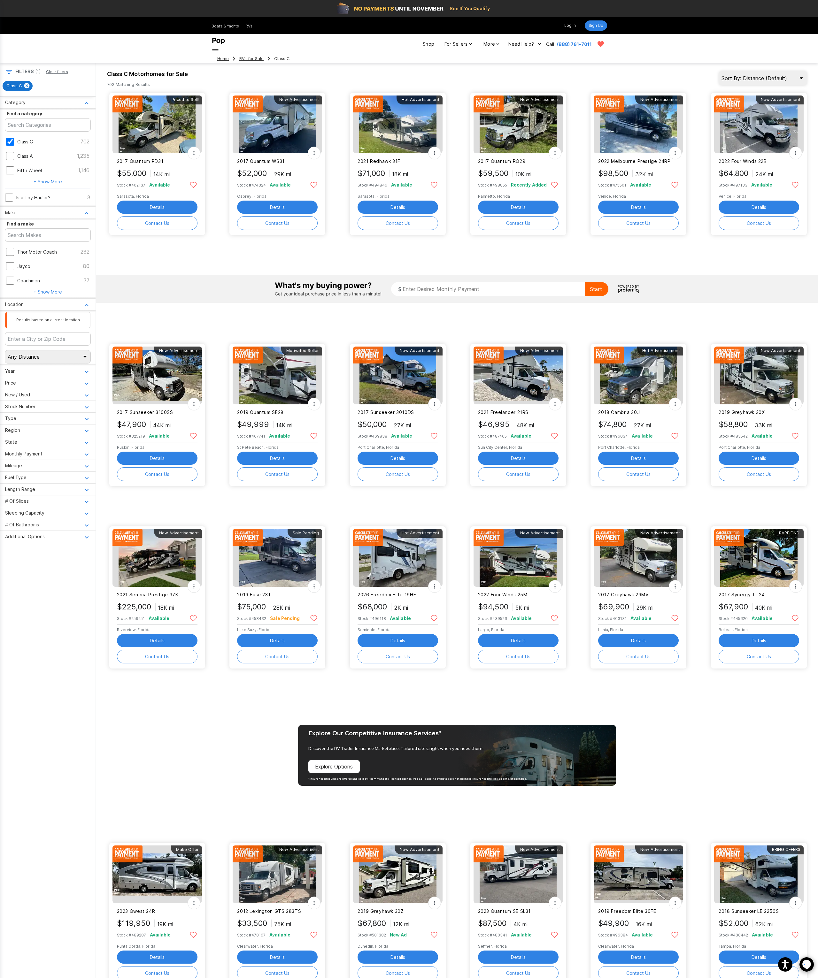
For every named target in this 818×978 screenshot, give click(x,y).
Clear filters (57, 71)
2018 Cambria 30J (619, 412)
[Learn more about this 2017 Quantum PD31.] (157, 124)
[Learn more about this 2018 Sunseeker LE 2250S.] (759, 874)
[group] (18, 86)
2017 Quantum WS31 (261, 161)
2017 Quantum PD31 (140, 161)
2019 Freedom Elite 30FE (627, 911)
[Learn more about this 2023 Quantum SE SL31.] (518, 874)
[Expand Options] (194, 153)
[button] (785, 964)
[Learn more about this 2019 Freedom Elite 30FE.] (638, 874)
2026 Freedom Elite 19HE (387, 594)
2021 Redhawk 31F (379, 161)
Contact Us (157, 223)
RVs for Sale (251, 59)
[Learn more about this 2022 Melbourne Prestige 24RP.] (638, 124)
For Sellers (455, 44)
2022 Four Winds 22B (743, 161)
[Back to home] (218, 44)
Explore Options (334, 766)
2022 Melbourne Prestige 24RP (634, 161)
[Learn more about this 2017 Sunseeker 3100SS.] (157, 375)
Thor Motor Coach (37, 252)
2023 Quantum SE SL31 (504, 911)
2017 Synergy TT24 (742, 594)
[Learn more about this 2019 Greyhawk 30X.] (759, 375)
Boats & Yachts (225, 26)
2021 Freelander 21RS (503, 412)
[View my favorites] (601, 44)
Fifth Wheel (29, 170)
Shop (428, 44)
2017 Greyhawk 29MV (623, 594)
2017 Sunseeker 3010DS (386, 412)
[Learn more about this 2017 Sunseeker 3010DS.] (398, 375)
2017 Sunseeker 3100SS (145, 412)
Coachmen (28, 280)
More (489, 44)
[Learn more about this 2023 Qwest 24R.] (157, 874)
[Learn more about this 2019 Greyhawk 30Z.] (398, 874)
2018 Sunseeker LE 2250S (749, 911)
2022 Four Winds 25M (503, 594)
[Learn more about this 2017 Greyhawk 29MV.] (638, 558)
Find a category (24, 113)
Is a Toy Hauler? (33, 197)
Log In (570, 25)
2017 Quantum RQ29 (502, 161)
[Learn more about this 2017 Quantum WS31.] (277, 124)
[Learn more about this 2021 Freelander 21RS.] (518, 375)
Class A (25, 156)
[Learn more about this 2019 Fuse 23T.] (277, 558)
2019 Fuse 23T (254, 594)
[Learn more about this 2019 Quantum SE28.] (277, 375)
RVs (248, 26)
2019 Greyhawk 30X (742, 412)
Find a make (20, 223)
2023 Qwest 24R (136, 911)
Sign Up (596, 25)
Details (157, 207)
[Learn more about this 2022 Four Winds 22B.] (759, 124)
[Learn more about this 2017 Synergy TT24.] (759, 558)
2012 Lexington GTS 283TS (269, 911)
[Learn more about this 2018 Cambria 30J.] (638, 375)
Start (596, 289)
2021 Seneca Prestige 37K (148, 594)
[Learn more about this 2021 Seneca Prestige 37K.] (157, 558)
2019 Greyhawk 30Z (381, 911)
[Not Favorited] (193, 184)
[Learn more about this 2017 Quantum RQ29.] (518, 124)
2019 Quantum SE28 (260, 412)
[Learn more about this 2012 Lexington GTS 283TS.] (277, 874)
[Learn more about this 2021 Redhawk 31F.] (398, 124)
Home (223, 59)
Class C (25, 141)
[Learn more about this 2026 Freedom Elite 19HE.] (398, 558)
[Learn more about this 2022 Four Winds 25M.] (518, 558)
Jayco (23, 266)
